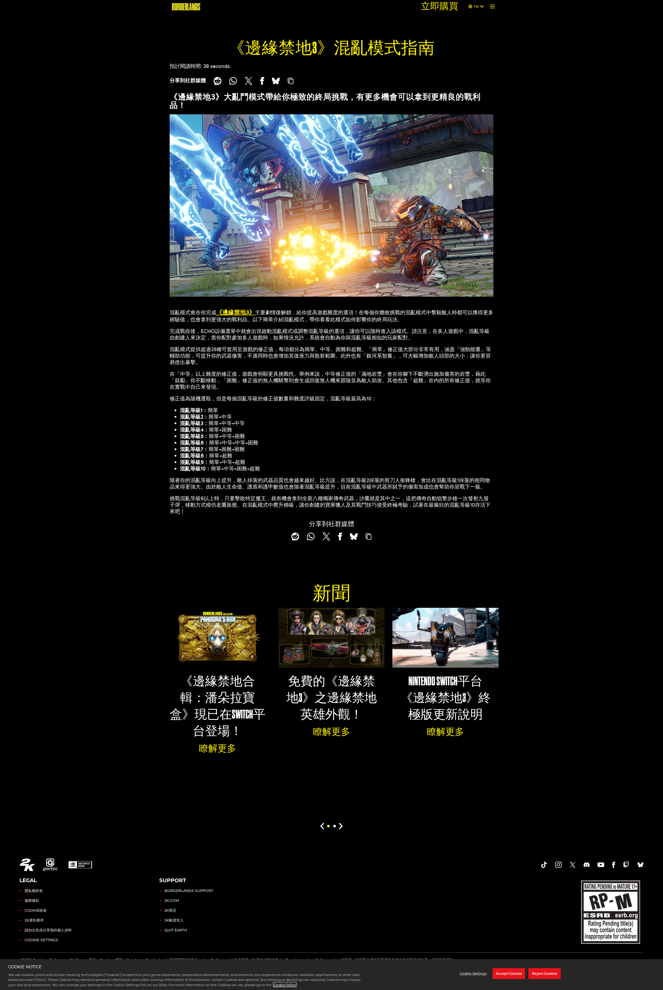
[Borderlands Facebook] (613, 865)
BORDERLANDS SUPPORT (188, 890)
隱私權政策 (34, 890)
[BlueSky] (276, 81)
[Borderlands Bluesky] (640, 865)
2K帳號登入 (174, 920)
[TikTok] (544, 865)
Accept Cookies (509, 973)
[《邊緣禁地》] (186, 6)
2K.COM (171, 900)
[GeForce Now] (80, 865)
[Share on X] (248, 81)
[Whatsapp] (233, 81)
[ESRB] (611, 911)
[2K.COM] (27, 865)
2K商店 (170, 910)
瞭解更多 (217, 748)
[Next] (341, 826)
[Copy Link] (290, 81)
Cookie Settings (41, 940)
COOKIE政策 (36, 910)
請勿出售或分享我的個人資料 (48, 930)
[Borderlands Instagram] (558, 865)
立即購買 (439, 6)
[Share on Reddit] (217, 81)
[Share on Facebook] (262, 81)
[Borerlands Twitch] (626, 865)
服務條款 (32, 900)
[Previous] (322, 826)
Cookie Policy (284, 984)
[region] (331, 974)
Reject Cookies (544, 973)
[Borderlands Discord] (586, 865)
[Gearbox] (50, 865)
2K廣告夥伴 (34, 920)
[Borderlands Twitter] (573, 865)
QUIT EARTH (175, 930)
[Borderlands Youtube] (600, 865)
